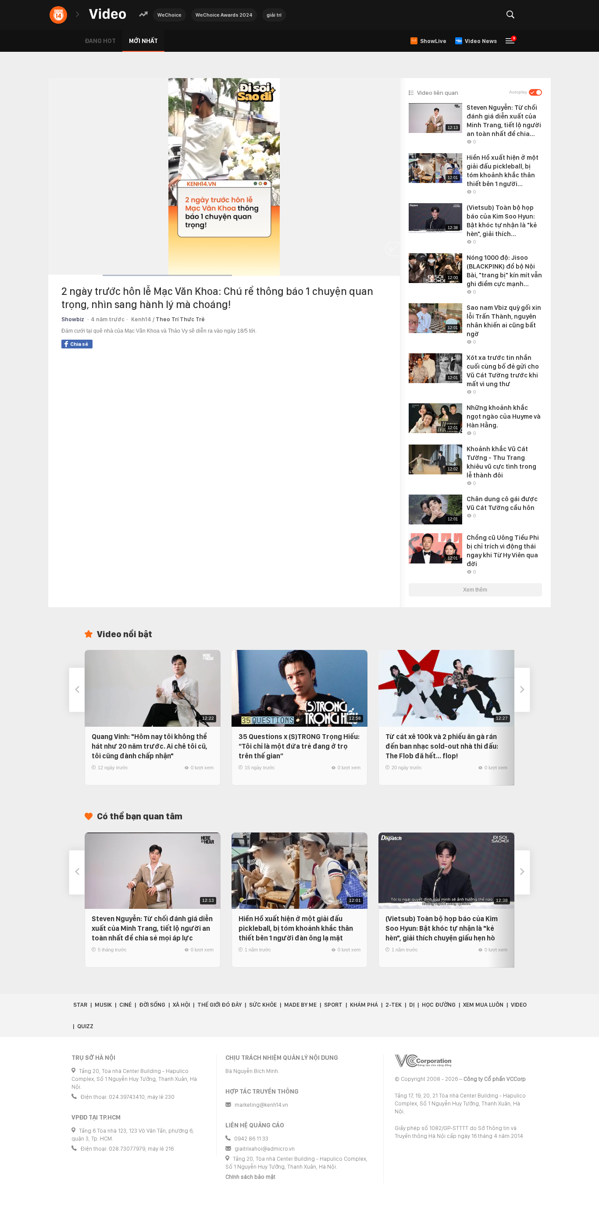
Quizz (85, 1026)
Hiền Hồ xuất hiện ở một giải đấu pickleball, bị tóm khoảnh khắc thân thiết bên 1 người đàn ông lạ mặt (296, 928)
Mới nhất (143, 40)
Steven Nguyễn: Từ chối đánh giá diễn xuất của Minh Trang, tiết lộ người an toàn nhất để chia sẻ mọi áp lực (152, 928)
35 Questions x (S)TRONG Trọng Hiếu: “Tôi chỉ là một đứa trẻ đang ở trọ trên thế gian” (299, 746)
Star (80, 1004)
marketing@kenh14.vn (261, 1104)
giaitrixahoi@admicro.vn (265, 1148)
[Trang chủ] (107, 14)
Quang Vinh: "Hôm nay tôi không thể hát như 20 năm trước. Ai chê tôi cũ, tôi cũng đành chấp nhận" (149, 746)
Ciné (125, 1004)
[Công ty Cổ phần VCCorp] (423, 1061)
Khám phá (364, 1004)
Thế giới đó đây (219, 1004)
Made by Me (300, 1004)
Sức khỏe (263, 1004)
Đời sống (152, 1004)
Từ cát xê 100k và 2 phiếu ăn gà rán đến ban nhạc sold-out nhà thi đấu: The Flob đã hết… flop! (441, 746)
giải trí (274, 15)
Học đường (439, 1004)
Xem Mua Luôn (483, 1004)
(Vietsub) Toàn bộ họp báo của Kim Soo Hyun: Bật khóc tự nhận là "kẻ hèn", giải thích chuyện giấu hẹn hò (441, 928)
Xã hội (181, 1004)
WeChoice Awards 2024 (224, 15)
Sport (333, 1004)
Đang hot (100, 40)
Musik (103, 1004)
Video (519, 1004)
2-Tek (393, 1004)
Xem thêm (475, 590)
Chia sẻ (79, 344)
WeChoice (169, 15)
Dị (411, 1004)
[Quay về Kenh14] (58, 15)
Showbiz (72, 319)
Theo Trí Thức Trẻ (180, 319)
